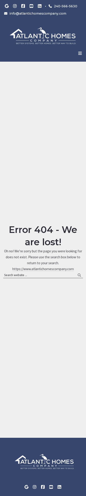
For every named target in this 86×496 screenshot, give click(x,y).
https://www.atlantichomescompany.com (43, 269)
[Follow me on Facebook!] (23, 6)
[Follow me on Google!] (7, 6)
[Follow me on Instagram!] (15, 6)
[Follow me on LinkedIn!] (40, 6)
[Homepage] (43, 36)
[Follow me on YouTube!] (31, 6)
